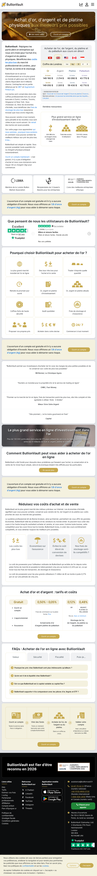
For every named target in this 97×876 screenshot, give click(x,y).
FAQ (3, 787)
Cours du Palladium (89, 94)
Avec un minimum (80, 616)
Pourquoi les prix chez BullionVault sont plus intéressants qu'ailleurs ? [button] (43, 668)
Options (73, 865)
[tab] (15, 546)
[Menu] (92, 4)
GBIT (20, 87)
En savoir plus (48, 470)
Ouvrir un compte (60, 34)
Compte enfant (8, 806)
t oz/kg (5, 795)
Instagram (29, 805)
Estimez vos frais (9, 792)
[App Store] (52, 792)
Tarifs (4, 790)
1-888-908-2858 (78, 797)
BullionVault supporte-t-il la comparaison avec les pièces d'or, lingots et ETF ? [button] (46, 692)
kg (73, 64)
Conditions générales (10, 821)
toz (67, 64)
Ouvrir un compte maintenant (17, 157)
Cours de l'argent (63, 94)
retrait (33, 122)
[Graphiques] (81, 4)
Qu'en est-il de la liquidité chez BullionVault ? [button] (32, 676)
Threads (28, 808)
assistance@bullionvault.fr (82, 782)
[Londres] (58, 57)
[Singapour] (82, 57)
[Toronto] (74, 57)
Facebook (29, 797)
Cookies (5, 823)
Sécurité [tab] (37, 657)
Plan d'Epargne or (9, 808)
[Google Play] (52, 799)
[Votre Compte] (87, 4)
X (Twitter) (29, 790)
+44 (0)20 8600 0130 (80, 791)
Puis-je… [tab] (81, 657)
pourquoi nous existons (27, 132)
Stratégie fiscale (8, 818)
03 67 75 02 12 (77, 786)
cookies (45, 866)
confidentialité (28, 866)
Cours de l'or (51, 94)
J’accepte (86, 865)
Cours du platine (75, 94)
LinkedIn (28, 794)
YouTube (28, 801)
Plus (49, 614)
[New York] (66, 57)
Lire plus (46, 98)
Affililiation (6, 803)
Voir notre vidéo (37, 34)
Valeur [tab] (16, 657)
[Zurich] (50, 57)
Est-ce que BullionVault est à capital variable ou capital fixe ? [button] (39, 684)
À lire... (8, 140)
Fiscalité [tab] (59, 657)
